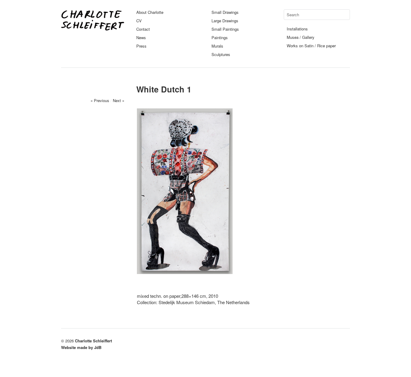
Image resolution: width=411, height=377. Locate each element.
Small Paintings (225, 29)
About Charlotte (149, 12)
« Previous (100, 100)
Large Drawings (225, 20)
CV (139, 20)
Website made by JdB (81, 347)
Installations (297, 29)
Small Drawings (225, 12)
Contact (143, 29)
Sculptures (221, 54)
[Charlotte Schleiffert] (92, 28)
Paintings (220, 37)
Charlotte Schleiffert (93, 341)
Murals (217, 46)
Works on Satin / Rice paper (311, 45)
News (141, 37)
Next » (118, 100)
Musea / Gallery (300, 37)
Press (141, 46)
